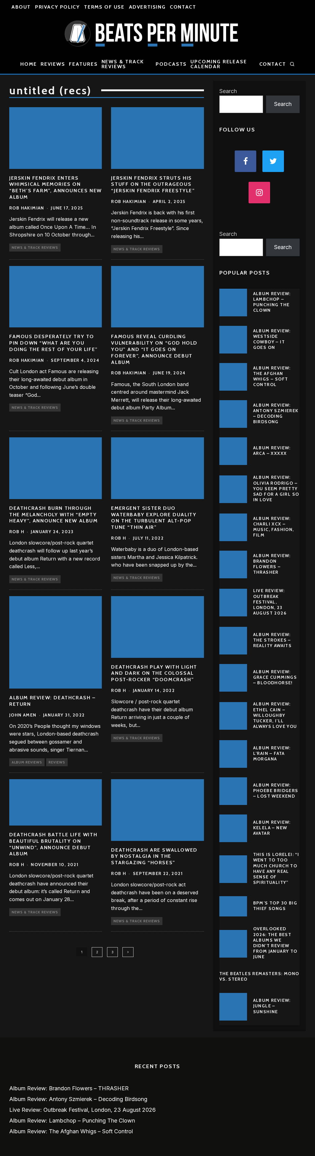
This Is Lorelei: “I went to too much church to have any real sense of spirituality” (276, 868)
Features (83, 64)
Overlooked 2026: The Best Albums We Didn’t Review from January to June (275, 942)
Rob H (16, 531)
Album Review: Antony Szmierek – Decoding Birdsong (276, 413)
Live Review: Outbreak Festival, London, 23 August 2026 (269, 602)
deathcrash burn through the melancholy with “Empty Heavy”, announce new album (53, 514)
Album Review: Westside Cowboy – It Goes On (272, 339)
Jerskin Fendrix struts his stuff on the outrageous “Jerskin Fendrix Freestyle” (153, 184)
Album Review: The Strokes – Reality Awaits (272, 640)
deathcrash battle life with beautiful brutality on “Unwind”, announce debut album (53, 844)
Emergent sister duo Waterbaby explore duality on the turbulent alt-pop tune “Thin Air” (153, 517)
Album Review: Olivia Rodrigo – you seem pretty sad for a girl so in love (276, 488)
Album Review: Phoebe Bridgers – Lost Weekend (275, 790)
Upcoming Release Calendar (218, 64)
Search (228, 91)
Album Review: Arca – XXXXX (272, 450)
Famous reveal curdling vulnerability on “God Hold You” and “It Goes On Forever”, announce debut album (154, 349)
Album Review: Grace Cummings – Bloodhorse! (275, 677)
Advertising (147, 7)
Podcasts (171, 64)
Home (28, 64)
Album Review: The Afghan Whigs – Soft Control (272, 376)
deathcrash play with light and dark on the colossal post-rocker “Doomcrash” (154, 673)
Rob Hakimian (26, 208)
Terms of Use (104, 7)
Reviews (53, 64)
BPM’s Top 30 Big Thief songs (275, 905)
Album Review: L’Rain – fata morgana (272, 753)
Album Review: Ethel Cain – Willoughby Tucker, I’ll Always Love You (275, 715)
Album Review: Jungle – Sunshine (272, 1006)
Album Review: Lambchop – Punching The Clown (272, 302)
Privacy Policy (57, 7)
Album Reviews (27, 762)
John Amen (23, 715)
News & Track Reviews (123, 64)
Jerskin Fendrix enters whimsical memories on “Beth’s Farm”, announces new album (55, 187)
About (21, 7)
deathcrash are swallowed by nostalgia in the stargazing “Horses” (154, 856)
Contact (183, 7)
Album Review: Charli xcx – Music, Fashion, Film (273, 527)
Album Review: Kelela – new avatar (272, 827)
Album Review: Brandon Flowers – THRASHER (272, 564)
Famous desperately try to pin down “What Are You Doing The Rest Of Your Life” (53, 343)
